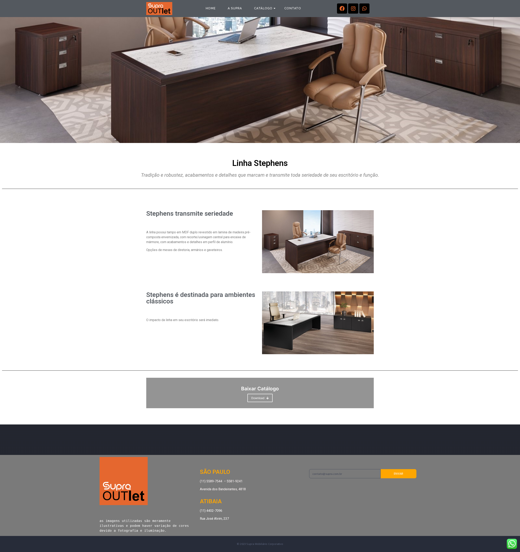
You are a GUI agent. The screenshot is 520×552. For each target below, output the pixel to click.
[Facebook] (342, 8)
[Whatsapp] (364, 8)
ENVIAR (398, 474)
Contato (292, 8)
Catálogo (263, 8)
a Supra (235, 8)
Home (211, 8)
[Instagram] (353, 8)
